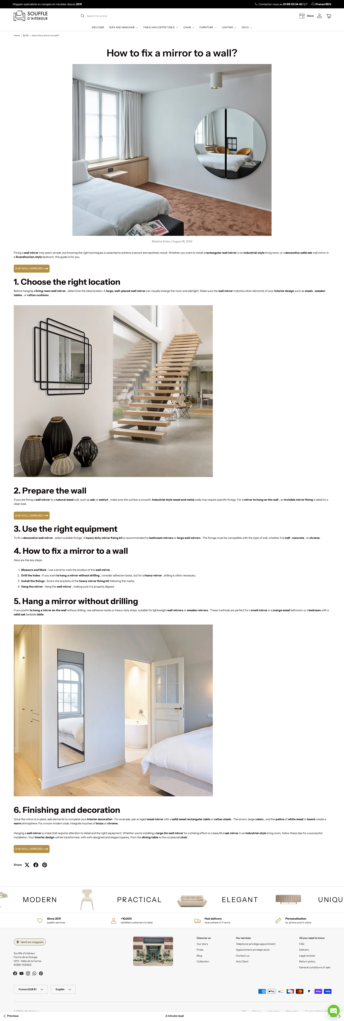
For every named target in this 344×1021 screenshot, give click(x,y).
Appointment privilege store (253, 949)
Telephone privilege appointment (256, 943)
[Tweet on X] (27, 865)
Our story (202, 943)
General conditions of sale (314, 967)
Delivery (304, 949)
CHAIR (187, 27)
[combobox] (173, 16)
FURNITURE (206, 27)
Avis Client (242, 961)
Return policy (307, 961)
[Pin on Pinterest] (44, 865)
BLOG (26, 36)
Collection (203, 961)
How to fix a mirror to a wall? (45, 36)
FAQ (301, 943)
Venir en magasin (32, 942)
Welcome (98, 27)
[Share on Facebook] (35, 865)
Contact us (242, 955)
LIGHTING (227, 27)
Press (200, 949)
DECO (245, 27)
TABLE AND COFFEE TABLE (159, 27)
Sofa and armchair (122, 27)
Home (17, 36)
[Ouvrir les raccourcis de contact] (334, 1011)
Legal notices (307, 955)
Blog (199, 955)
